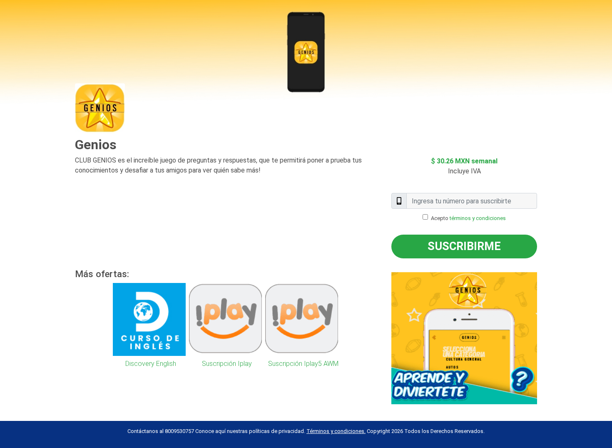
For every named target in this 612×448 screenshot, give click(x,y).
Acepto (468, 218)
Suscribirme (464, 246)
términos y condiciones (478, 218)
